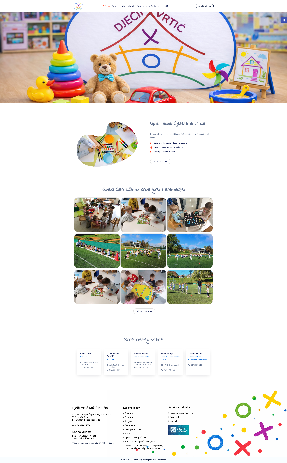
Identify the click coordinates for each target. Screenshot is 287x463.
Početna (106, 6)
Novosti (115, 6)
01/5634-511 (169, 370)
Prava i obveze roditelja (181, 413)
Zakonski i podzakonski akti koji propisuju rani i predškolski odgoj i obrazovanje (144, 447)
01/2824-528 (87, 367)
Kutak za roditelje (153, 6)
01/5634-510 (115, 370)
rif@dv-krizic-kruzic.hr (171, 366)
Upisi (123, 6)
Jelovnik (131, 6)
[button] (284, 20)
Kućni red (174, 417)
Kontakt (128, 433)
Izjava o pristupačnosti (136, 437)
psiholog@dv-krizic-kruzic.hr (117, 366)
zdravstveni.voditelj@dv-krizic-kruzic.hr (144, 363)
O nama (168, 6)
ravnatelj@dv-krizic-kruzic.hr (90, 363)
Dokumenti (130, 425)
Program (140, 6)
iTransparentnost (133, 429)
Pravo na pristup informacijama (140, 441)
